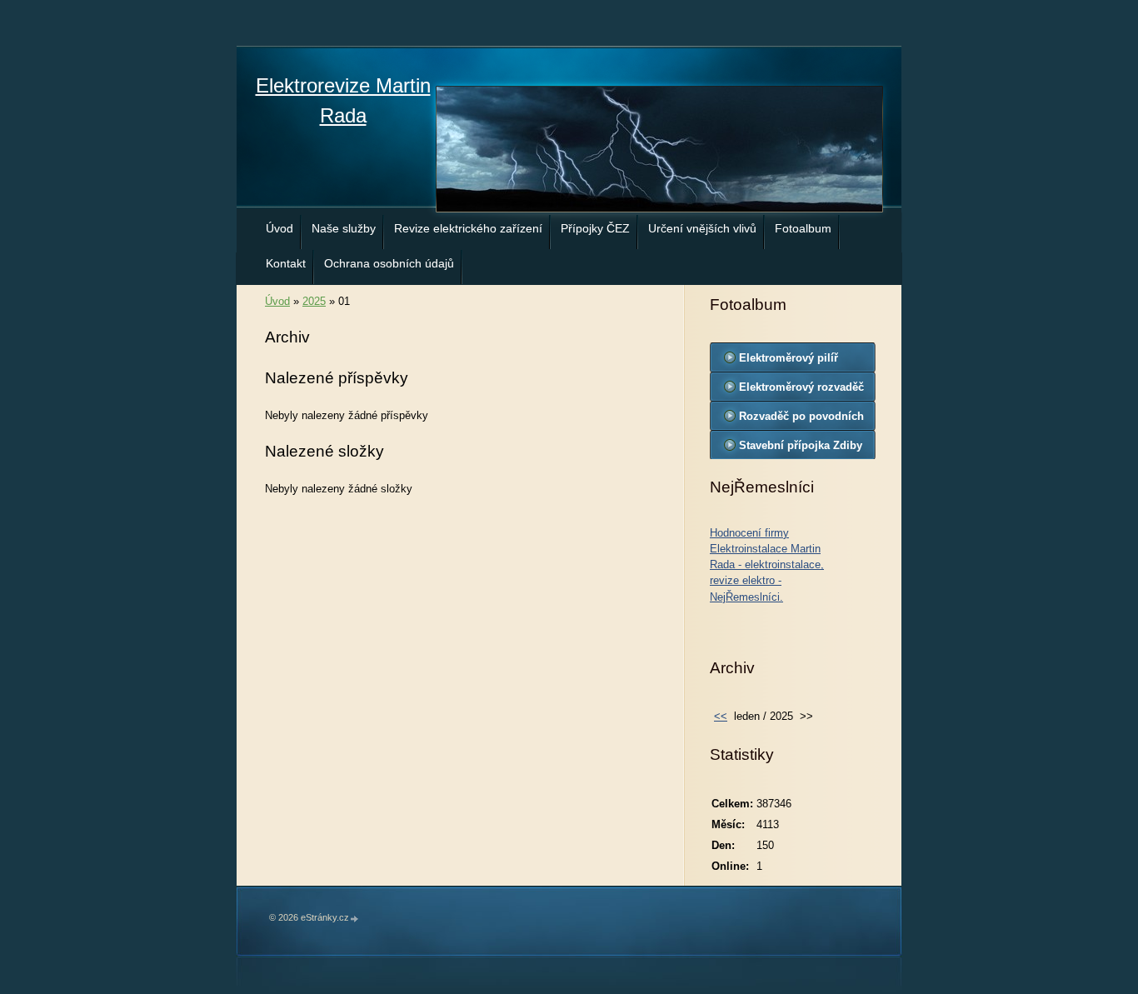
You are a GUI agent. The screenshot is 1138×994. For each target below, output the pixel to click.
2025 (314, 301)
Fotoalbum (803, 228)
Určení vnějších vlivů (702, 228)
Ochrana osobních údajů (389, 263)
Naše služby (344, 228)
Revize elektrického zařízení (468, 228)
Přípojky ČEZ (595, 228)
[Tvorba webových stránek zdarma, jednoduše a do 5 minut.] (355, 918)
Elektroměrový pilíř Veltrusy (788, 362)
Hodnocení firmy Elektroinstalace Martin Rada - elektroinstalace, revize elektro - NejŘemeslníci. (767, 565)
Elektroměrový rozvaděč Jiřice (801, 391)
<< (720, 716)
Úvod (279, 228)
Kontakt (286, 263)
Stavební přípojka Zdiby (800, 445)
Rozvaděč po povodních (801, 416)
